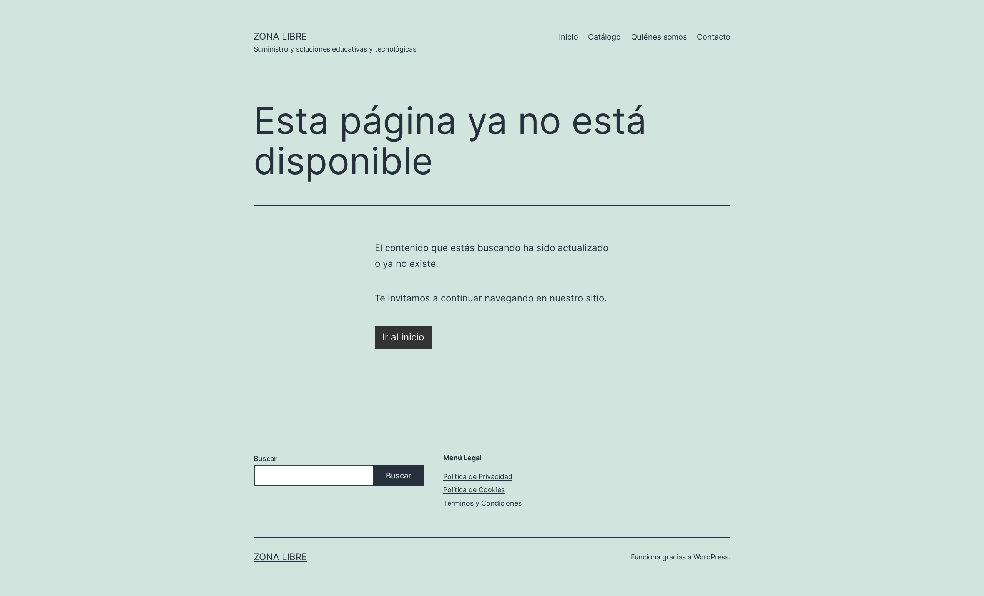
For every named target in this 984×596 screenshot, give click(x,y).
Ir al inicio (403, 337)
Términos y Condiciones (482, 503)
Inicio (568, 37)
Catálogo (604, 37)
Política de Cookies (474, 490)
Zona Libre (280, 36)
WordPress (710, 557)
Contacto (713, 37)
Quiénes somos (659, 37)
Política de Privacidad (477, 477)
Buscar (265, 458)
